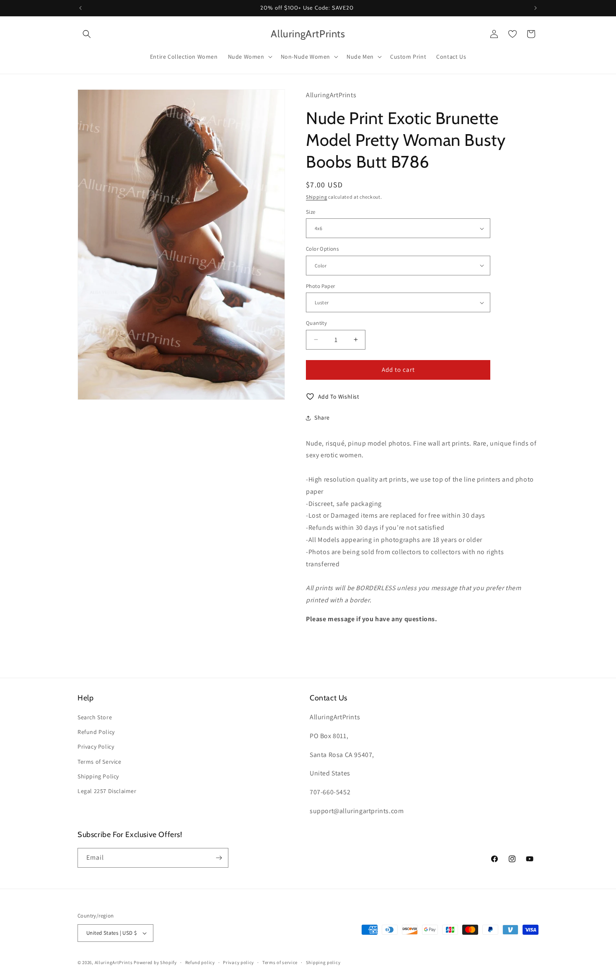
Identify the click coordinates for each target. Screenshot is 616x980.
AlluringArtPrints (114, 962)
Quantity (316, 323)
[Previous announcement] (80, 8)
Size (311, 211)
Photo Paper (320, 286)
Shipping (316, 197)
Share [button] (322, 417)
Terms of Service (100, 761)
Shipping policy (323, 962)
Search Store (95, 717)
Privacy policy (238, 962)
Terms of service (280, 962)
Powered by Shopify (155, 962)
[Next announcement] (535, 8)
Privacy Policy (96, 746)
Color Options (322, 248)
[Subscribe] (219, 858)
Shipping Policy (98, 776)
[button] (87, 34)
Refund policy (200, 962)
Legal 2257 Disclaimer (107, 791)
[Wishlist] (512, 34)
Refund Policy (96, 732)
